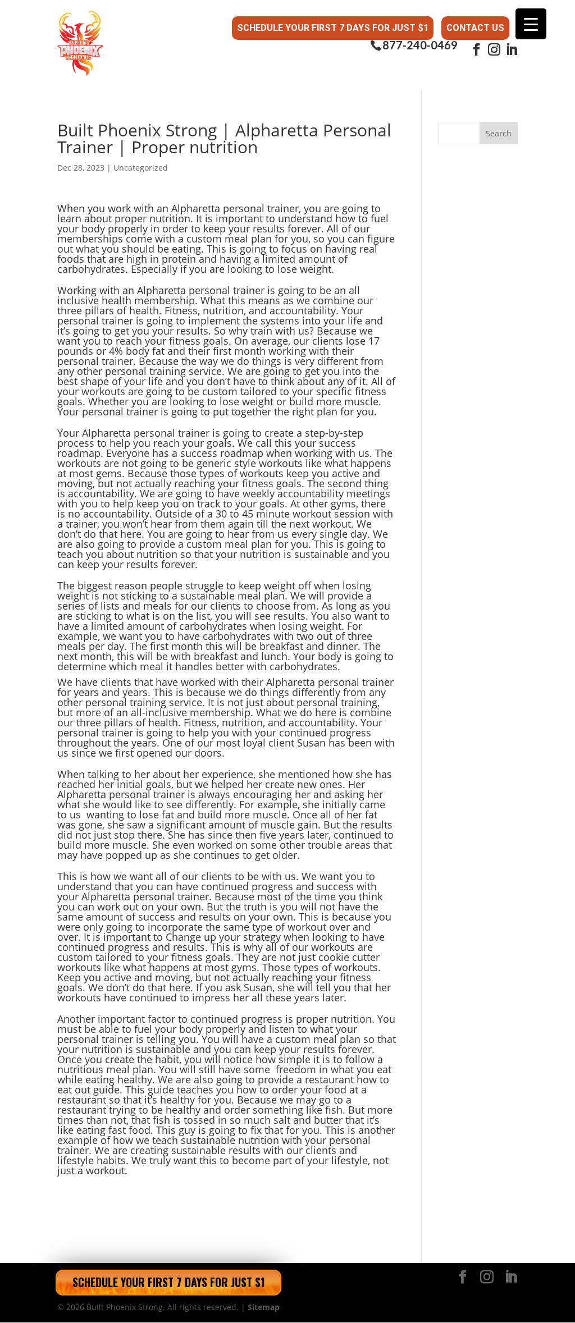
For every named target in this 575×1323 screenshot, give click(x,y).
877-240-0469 (420, 45)
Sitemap (264, 1307)
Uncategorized (140, 167)
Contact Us (475, 27)
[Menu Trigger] (530, 23)
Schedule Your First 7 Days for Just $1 (332, 27)
